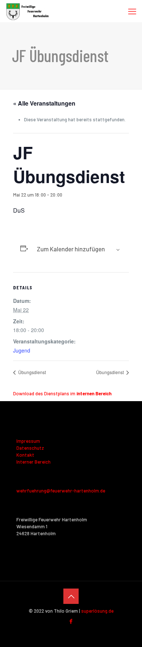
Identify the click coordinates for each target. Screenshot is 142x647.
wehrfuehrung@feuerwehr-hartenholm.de (60, 491)
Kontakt (25, 455)
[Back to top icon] (71, 596)
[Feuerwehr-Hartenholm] (27, 11)
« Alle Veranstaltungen (44, 103)
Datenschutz (30, 448)
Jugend (21, 350)
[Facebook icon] (71, 621)
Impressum (28, 441)
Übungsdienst (31, 372)
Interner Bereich (33, 462)
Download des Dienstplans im (62, 393)
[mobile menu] (132, 11)
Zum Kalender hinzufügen (71, 248)
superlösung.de (97, 611)
